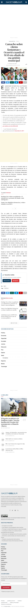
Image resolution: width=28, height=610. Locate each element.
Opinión (3, 352)
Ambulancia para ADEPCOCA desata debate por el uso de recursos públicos (9, 316)
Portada (2, 600)
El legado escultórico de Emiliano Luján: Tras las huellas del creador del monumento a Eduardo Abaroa (10, 422)
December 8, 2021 (19, 131)
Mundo (3, 363)
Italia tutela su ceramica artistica (14, 439)
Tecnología (4, 366)
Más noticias (14, 323)
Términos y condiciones (6, 604)
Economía (3, 335)
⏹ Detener (15, 280)
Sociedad (3, 341)
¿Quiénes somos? (11, 600)
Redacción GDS (13, 63)
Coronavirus (5, 357)
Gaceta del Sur (12, 41)
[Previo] (13, 209)
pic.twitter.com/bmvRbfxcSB (10, 126)
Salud (2, 355)
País (2, 349)
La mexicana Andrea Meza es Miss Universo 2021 (14, 449)
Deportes (3, 360)
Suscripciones (4, 602)
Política (17, 41)
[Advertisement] (14, 20)
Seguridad (3, 338)
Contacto (20, 600)
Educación (3, 347)
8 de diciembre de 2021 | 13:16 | (13, 65)
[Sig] (15, 209)
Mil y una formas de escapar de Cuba (15, 444)
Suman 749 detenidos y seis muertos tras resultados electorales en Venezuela (16, 433)
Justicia (3, 344)
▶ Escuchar (7, 280)
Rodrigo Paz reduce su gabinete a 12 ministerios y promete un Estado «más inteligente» (12, 198)
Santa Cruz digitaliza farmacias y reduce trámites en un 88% (9, 309)
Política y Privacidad (14, 602)
